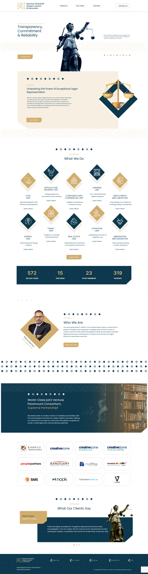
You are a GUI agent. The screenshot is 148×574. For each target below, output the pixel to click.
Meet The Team (71, 345)
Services (97, 5)
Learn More (34, 120)
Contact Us (25, 57)
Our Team (80, 5)
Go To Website (31, 448)
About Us (63, 5)
